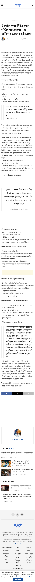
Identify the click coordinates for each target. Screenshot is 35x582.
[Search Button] (33, 5)
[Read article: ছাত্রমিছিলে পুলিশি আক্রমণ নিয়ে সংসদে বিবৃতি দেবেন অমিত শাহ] (6, 472)
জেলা (17, 548)
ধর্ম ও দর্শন (17, 554)
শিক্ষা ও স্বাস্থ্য (29, 554)
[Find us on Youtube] (22, 514)
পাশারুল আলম (9, 39)
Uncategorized (6, 548)
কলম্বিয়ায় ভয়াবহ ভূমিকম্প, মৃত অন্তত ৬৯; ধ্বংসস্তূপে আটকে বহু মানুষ (17, 454)
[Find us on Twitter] (17, 515)
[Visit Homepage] (17, 5)
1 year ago (15, 490)
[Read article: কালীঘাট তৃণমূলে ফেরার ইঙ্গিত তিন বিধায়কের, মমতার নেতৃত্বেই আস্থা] (6, 463)
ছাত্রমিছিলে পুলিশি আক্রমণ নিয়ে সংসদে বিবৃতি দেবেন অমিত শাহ (22, 471)
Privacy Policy (17, 569)
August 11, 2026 (7, 458)
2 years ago (8, 501)
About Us (17, 565)
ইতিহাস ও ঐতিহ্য (6, 555)
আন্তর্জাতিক (6, 551)
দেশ (17, 551)
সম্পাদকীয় (29, 557)
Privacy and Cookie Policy (24, 577)
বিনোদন (28, 548)
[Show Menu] (2, 5)
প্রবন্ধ (17, 557)
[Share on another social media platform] (28, 393)
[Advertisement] (17, 12)
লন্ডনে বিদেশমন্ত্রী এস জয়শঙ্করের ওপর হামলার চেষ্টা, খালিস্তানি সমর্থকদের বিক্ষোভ (21, 487)
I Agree (18, 579)
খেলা (6, 562)
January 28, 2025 (21, 39)
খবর (6, 559)
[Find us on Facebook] (13, 514)
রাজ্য (28, 551)
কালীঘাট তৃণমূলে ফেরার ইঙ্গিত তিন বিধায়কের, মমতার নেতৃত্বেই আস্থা (21, 462)
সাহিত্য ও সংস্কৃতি (29, 561)
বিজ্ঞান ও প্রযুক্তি (17, 561)
